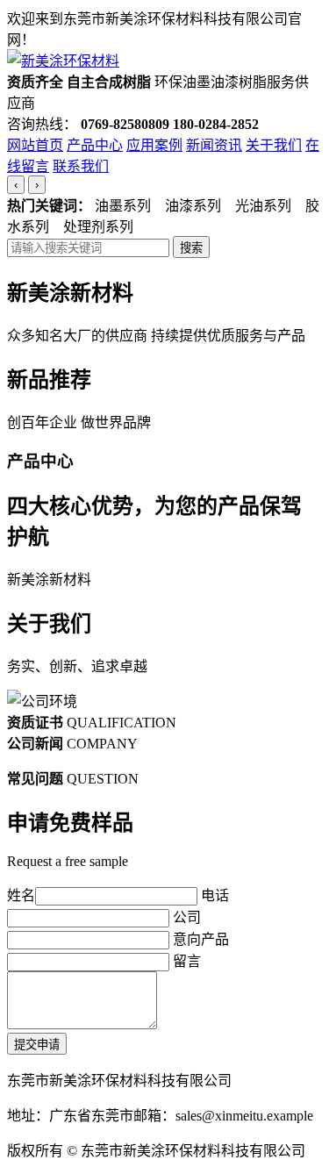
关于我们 (274, 145)
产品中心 (95, 145)
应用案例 (154, 145)
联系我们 (81, 166)
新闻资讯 (214, 145)
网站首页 (35, 145)
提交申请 (37, 1044)
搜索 (191, 247)
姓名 (21, 895)
